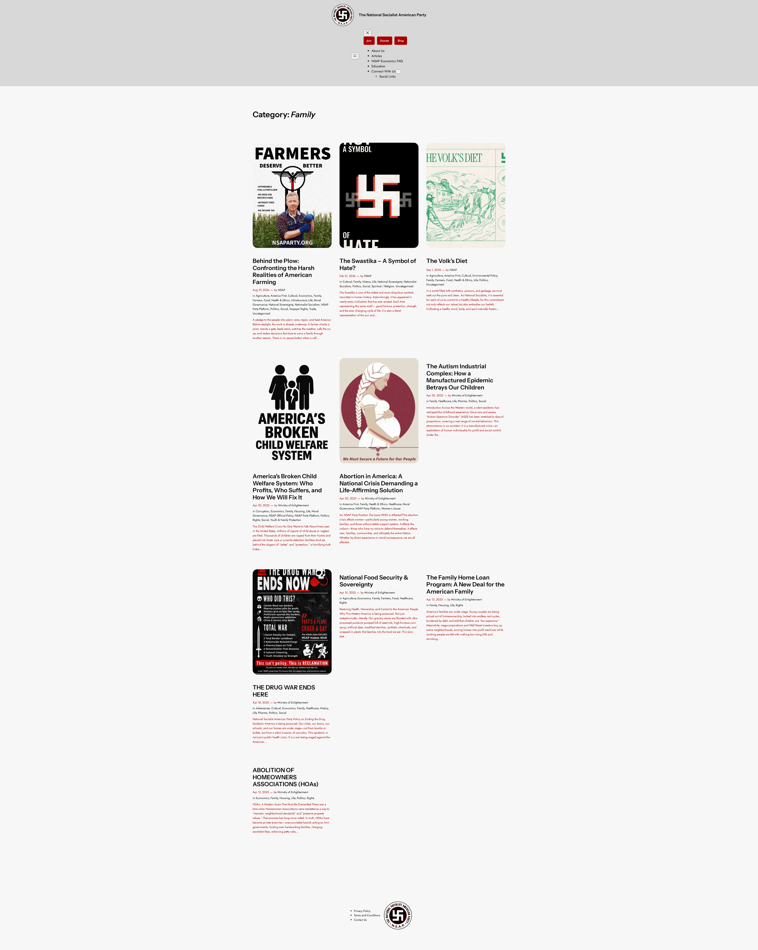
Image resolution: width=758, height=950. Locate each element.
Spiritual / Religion (382, 286)
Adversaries (263, 708)
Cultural (292, 296)
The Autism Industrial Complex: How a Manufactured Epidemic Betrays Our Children (459, 377)
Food (267, 300)
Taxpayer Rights (298, 309)
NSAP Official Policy (281, 516)
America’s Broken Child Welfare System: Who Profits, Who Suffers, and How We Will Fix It (287, 487)
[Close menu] (367, 33)
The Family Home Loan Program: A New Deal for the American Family (465, 584)
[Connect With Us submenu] (398, 71)
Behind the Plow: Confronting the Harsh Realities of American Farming (283, 271)
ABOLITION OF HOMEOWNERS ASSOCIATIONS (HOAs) (286, 777)
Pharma (462, 401)
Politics (274, 309)
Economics (305, 296)
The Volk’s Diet (446, 260)
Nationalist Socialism (307, 305)
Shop (401, 41)
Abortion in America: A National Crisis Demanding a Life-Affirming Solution (379, 483)
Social (284, 309)
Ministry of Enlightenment (293, 505)
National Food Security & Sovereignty (374, 581)
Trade (312, 309)
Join (369, 41)
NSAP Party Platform (307, 516)
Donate (384, 41)
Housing (299, 511)
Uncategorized (261, 313)
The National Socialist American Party (392, 14)
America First (278, 296)
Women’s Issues (391, 508)
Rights (256, 520)
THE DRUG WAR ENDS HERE (284, 691)
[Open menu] (355, 56)
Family (317, 296)
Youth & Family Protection (285, 520)
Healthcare (395, 504)
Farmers (257, 300)
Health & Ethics (280, 300)
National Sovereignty (281, 305)
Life (310, 300)
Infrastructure (299, 300)
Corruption (262, 511)
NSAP (281, 290)
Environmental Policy (485, 276)
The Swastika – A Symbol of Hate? (378, 264)
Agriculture (262, 296)
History (366, 282)
